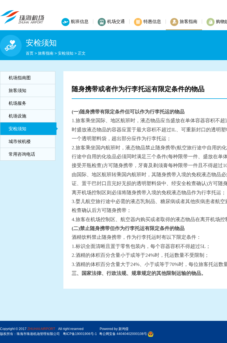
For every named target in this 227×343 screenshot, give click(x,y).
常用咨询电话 (22, 154)
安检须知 (65, 53)
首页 (29, 53)
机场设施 (17, 116)
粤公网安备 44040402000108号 (123, 334)
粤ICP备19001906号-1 (80, 334)
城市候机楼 (20, 141)
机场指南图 (20, 77)
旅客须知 (17, 90)
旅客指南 (45, 53)
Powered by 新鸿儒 (114, 329)
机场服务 (17, 103)
